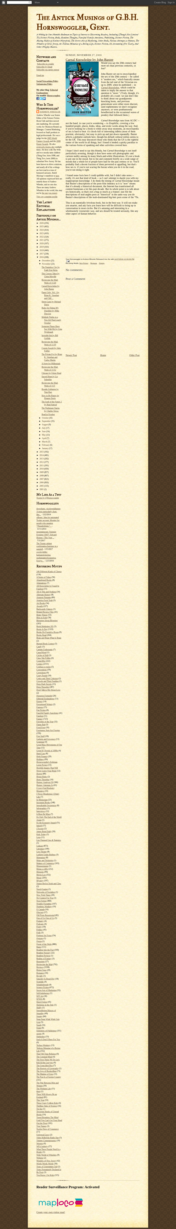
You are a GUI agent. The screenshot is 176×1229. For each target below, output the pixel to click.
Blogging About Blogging (47, 620)
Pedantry (40, 921)
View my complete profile (46, 196)
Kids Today (41, 834)
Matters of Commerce (45, 863)
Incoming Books (43, 802)
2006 (42, 482)
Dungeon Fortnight (44, 696)
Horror (39, 774)
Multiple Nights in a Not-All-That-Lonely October (51, 320)
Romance (40, 973)
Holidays (40, 759)
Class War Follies (43, 658)
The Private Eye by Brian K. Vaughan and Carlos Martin (52, 357)
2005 (42, 486)
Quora (39, 941)
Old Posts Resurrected (45, 915)
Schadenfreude (42, 984)
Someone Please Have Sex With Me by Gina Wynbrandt (52, 329)
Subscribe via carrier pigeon (47, 70)
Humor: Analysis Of (44, 782)
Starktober (40, 1036)
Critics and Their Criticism (47, 678)
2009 (42, 472)
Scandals (40, 982)
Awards (39, 606)
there (38, 1091)
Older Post (134, 355)
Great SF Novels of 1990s (47, 750)
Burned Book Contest (45, 644)
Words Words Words (44, 1164)
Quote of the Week (44, 944)
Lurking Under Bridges (46, 854)
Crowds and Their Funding (47, 681)
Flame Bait (40, 724)
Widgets (39, 1158)
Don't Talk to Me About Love (48, 690)
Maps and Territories (44, 860)
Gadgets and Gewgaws (45, 739)
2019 (42, 247)
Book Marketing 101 (44, 626)
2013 (42, 458)
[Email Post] (68, 261)
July (44, 428)
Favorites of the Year (44, 721)
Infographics (41, 808)
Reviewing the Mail (44, 964)
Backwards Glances (44, 609)
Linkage (39, 846)
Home (103, 355)
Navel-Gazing (42, 889)
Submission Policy (44, 84)
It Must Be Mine (43, 814)
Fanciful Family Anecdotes (47, 713)
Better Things (41, 615)
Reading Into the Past (45, 950)
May (44, 435)
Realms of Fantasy (44, 958)
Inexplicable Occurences (46, 805)
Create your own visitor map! (50, 1212)
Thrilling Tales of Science (46, 1106)
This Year (40, 1100)
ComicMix (40, 661)
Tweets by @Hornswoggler (47, 498)
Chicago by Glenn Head (51, 373)
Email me (40, 75)
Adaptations (41, 583)
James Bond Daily (43, 831)
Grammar (40, 742)
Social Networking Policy (47, 81)
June (44, 431)
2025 (42, 226)
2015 (42, 452)
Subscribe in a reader (45, 64)
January (45, 448)
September (46, 421)
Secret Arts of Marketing (46, 990)
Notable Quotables (44, 904)
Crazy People (41, 675)
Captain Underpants (44, 649)
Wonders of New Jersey (46, 1161)
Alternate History (43, 595)
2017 (42, 254)
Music (39, 878)
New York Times (43, 895)
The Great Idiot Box (44, 1065)
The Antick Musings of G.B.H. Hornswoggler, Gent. (87, 22)
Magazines (40, 857)
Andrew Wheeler (50, 112)
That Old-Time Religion (46, 1054)
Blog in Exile (41, 617)
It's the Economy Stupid (46, 823)
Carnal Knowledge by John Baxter (89, 60)
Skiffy (39, 1007)
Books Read (41, 635)
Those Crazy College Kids (47, 1103)
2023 (42, 233)
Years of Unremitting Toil (46, 1166)
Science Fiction (42, 987)
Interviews (40, 811)
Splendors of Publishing (46, 1031)
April (44, 438)
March (45, 442)
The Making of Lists (44, 1074)
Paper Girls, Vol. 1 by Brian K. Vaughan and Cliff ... (50, 295)
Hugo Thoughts (42, 779)
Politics (39, 929)
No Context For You (44, 898)
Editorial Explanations (45, 699)
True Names (41, 1126)
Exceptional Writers (44, 704)
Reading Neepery (43, 953)
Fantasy (39, 719)
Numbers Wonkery (44, 906)
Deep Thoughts (42, 687)
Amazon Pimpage (43, 597)
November (46, 264)
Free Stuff (40, 736)
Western (39, 1143)
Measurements (42, 866)
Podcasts (40, 924)
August (45, 424)
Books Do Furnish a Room (47, 632)
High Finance (41, 756)
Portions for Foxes (44, 935)
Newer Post (71, 355)
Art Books (40, 603)
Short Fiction (41, 1002)
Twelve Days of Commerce (47, 1129)
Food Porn (40, 727)
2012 (42, 462)
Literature (40, 849)
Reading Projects (43, 956)
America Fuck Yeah (44, 600)
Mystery (39, 880)
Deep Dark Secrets (44, 684)
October (45, 418)
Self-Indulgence (42, 993)
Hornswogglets (53, 95)
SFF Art (39, 996)
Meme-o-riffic (42, 869)
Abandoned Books (44, 580)
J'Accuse (40, 828)
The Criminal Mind (44, 1057)
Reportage (40, 961)
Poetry (39, 927)
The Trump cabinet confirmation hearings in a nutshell (47, 546)
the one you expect (49, 193)
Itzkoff (39, 825)
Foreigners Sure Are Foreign (48, 730)
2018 (42, 250)
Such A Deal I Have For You (48, 1039)
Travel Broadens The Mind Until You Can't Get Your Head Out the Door (49, 1120)
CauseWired (41, 652)
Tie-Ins (39, 1109)
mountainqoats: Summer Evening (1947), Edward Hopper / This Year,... (46, 535)
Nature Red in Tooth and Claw (48, 883)
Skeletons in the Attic (45, 1005)
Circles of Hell (42, 655)
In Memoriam (42, 800)
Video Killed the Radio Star (47, 1137)
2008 (42, 475)
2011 (42, 465)
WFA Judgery (42, 1146)
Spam (38, 1028)
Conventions (41, 670)
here (57, 176)
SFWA (39, 999)
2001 (42, 489)
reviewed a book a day (45, 147)
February (46, 445)
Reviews (39, 967)
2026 (42, 223)
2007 (42, 479)
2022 (42, 237)
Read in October (48, 414)
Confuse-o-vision (43, 667)
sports (38, 1033)
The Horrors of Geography (47, 1068)
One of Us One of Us (45, 918)
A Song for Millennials (51, 363)
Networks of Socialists (45, 892)
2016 (42, 257)
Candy (39, 646)
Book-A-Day (41, 629)
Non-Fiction (41, 901)
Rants (38, 947)
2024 (42, 230)
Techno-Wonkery (43, 1045)
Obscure (39, 912)
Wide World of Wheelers (46, 1155)
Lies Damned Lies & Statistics (48, 840)
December (46, 260)
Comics (39, 664)
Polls (38, 932)
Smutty (39, 1016)
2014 (42, 455)
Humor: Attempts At (44, 785)
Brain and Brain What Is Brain (48, 638)
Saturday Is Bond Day (45, 979)
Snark (38, 1025)
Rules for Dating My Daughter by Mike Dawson (50, 311)
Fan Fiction (41, 710)
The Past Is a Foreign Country (48, 1077)
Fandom (39, 716)
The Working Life (43, 1088)
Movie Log (41, 875)
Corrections (41, 672)
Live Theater (41, 852)
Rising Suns (41, 970)
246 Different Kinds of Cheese (49, 571)
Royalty (39, 976)
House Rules (41, 776)
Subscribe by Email (44, 67)
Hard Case (40, 753)
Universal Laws (42, 1135)
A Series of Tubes (43, 577)
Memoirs (40, 872)
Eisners (39, 701)
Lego (38, 837)
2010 (42, 469)
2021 (42, 240)
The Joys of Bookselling (46, 1071)
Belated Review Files (45, 612)
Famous (39, 707)
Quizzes (39, 938)
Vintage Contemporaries (46, 1140)
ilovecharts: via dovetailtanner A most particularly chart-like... (48, 512)
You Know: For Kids (45, 1175)
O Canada (40, 909)
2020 (42, 243)
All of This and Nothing (46, 592)
